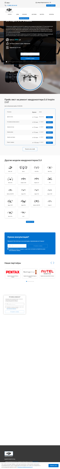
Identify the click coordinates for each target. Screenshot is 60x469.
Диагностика (10, 116)
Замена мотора (10, 127)
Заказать (49, 117)
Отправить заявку (30, 58)
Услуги (9, 14)
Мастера (42, 14)
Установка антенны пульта (13, 121)
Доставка (34, 14)
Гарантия (24, 14)
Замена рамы (10, 132)
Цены (17, 14)
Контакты (51, 14)
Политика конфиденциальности (25, 467)
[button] (51, 262)
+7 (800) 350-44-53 (12, 5)
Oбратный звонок (24, 18)
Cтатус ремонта (51, 5)
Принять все (53, 465)
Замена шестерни (11, 137)
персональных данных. (41, 61)
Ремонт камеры (10, 142)
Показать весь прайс (30, 149)
